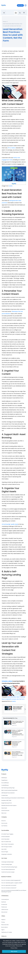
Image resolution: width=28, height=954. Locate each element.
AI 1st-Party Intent (5, 839)
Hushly (10, 186)
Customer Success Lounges (7, 872)
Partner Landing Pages (6, 864)
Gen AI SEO (4, 849)
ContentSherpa (5, 785)
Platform (3, 919)
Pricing (3, 922)
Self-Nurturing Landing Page (8, 787)
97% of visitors (12, 148)
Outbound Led (4, 909)
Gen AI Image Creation (6, 846)
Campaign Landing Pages (7, 862)
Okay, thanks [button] (14, 951)
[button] (25, 5)
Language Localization (6, 854)
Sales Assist (4, 808)
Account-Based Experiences (8, 869)
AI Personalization (5, 836)
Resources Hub (5, 924)
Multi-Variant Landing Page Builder (9, 790)
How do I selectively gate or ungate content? (11, 883)
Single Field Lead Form (6, 803)
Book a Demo (4, 927)
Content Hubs (4, 795)
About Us (3, 820)
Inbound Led (4, 912)
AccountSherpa (5, 782)
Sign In (2, 929)
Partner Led (4, 907)
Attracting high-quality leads (10, 524)
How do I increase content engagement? (11, 880)
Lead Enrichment (5, 810)
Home (4, 21)
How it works (4, 823)
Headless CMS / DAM (6, 800)
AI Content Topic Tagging (7, 834)
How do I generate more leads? (8, 885)
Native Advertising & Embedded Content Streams (12, 798)
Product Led (4, 904)
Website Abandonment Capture (8, 805)
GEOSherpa (4, 777)
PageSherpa (4, 780)
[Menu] (4, 11)
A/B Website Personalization (8, 793)
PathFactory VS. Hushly (6, 932)
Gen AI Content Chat (6, 841)
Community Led (5, 899)
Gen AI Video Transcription (7, 844)
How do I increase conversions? (8, 888)
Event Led (3, 902)
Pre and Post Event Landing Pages (9, 867)
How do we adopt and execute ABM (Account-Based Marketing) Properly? (13, 891)
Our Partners (4, 825)
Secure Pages (4, 851)
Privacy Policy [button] (14, 947)
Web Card (3, 813)
